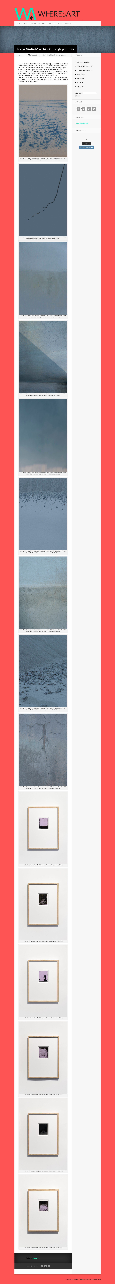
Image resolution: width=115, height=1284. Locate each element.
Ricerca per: (79, 93)
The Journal (51, 23)
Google (42, 1266)
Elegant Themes (78, 1279)
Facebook (45, 1266)
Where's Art (35, 1258)
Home (19, 23)
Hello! (25, 23)
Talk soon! (33, 23)
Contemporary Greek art (84, 66)
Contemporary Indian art (84, 70)
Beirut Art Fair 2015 (83, 62)
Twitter (49, 1266)
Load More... (86, 143)
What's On (68, 23)
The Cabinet (41, 23)
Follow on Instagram (87, 147)
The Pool (59, 23)
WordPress (97, 1279)
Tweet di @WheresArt (82, 123)
